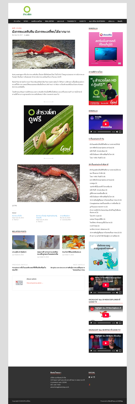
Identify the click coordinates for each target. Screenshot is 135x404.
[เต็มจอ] (120, 132)
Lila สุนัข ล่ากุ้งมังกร (19, 252)
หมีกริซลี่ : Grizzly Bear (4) (98, 151)
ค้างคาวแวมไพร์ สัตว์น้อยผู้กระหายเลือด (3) (104, 236)
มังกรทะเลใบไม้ (17, 216)
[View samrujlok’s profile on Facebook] (89, 377)
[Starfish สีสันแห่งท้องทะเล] (73, 250)
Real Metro (49, 21)
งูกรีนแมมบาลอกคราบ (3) (99, 207)
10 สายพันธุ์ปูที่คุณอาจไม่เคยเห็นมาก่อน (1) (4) (106, 200)
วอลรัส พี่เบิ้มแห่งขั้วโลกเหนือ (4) (101, 186)
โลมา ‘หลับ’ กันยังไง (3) (97, 158)
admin (27, 35)
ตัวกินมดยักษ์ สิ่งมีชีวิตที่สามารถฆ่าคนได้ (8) (105, 144)
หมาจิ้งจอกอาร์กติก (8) (97, 173)
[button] (27, 11)
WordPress (111, 401)
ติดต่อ (119, 21)
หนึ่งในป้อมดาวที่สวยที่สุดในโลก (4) (102, 154)
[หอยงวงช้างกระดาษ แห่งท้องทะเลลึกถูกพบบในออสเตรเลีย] (48, 250)
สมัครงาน (111, 21)
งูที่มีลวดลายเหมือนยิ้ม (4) (98, 193)
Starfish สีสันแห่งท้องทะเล (71, 252)
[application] (106, 124)
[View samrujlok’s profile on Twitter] (92, 377)
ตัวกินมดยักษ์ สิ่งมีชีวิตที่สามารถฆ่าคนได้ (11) (105, 170)
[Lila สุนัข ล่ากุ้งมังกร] (23, 250)
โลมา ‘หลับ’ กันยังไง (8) (97, 176)
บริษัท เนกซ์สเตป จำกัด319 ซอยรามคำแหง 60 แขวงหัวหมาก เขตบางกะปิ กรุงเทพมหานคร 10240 (67, 380)
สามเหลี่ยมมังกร (65, 216)
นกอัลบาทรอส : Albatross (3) (99, 229)
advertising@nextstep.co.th (59, 387)
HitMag (120, 401)
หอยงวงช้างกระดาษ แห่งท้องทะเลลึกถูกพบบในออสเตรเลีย (47, 253)
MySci (26, 21)
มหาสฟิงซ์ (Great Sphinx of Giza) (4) (102, 148)
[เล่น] (91, 132)
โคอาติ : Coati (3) (95, 216)
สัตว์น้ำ (14, 28)
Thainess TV (71, 21)
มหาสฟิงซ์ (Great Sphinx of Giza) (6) (102, 180)
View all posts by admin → (35, 283)
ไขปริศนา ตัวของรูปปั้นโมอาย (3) (101, 222)
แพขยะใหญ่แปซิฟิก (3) (97, 219)
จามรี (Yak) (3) (94, 226)
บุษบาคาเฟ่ (60, 21)
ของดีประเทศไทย (36, 21)
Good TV (82, 21)
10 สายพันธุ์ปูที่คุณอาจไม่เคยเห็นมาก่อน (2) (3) (106, 232)
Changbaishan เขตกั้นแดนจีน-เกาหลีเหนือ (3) (105, 203)
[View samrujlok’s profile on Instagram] (94, 377)
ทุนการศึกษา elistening (97, 21)
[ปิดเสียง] (117, 132)
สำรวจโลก (17, 21)
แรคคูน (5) (93, 183)
